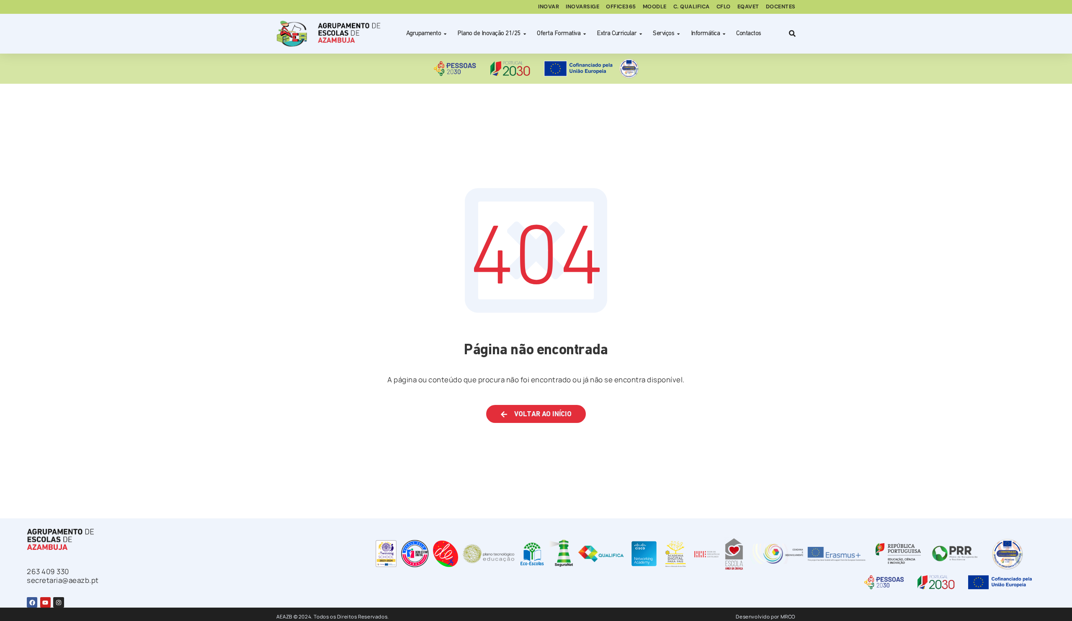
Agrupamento (423, 34)
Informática (705, 34)
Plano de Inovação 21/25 (489, 34)
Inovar (548, 6)
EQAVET (748, 6)
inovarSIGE (582, 6)
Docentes (781, 6)
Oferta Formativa (558, 34)
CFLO (723, 6)
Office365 (621, 6)
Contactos (748, 34)
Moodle (655, 6)
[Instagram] (58, 602)
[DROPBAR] (791, 34)
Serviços (663, 34)
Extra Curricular (616, 34)
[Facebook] (32, 602)
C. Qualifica (691, 6)
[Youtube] (45, 602)
